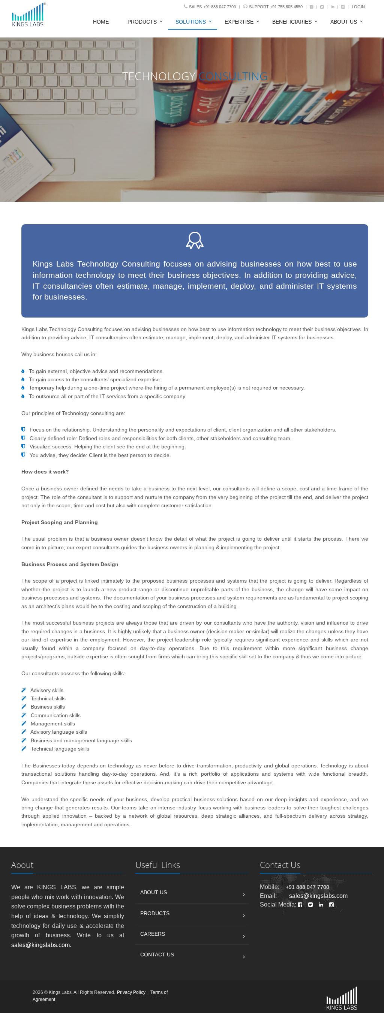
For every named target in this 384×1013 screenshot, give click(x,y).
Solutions (191, 22)
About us (153, 892)
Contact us (157, 955)
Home (101, 22)
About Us (343, 22)
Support (259, 6)
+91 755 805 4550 (286, 6)
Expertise (239, 22)
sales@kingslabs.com (40, 945)
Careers (152, 934)
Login (358, 6)
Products (142, 22)
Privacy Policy (131, 992)
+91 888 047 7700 (219, 6)
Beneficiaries (292, 22)
